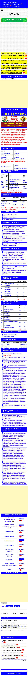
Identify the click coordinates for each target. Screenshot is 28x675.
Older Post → (23, 613)
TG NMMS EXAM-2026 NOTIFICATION (11, 625)
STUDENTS (9, 606)
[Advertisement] (14, 38)
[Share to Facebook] (6, 603)
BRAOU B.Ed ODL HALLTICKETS (9, 623)
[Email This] (1, 603)
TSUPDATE (14, 14)
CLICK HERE (21, 530)
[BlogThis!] (3, 603)
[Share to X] (5, 603)
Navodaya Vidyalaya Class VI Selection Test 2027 (13, 630)
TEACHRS (16, 606)
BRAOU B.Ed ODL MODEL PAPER (10, 620)
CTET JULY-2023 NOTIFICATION (14, 76)
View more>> (23, 660)
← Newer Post (4, 613)
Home (14, 613)
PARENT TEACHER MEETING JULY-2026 (11, 627)
